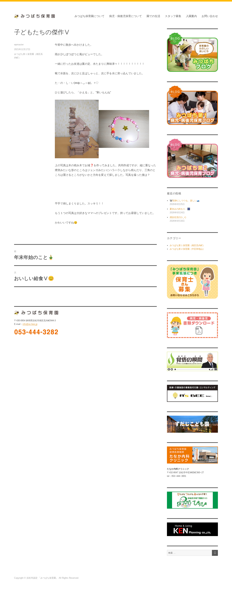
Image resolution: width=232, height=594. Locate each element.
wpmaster (19, 44)
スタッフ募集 (173, 16)
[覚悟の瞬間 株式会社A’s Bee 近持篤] (192, 361)
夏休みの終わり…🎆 (180, 209)
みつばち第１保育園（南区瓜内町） (187, 245)
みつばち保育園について (89, 16)
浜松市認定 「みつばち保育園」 (42, 578)
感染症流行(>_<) (178, 217)
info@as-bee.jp (30, 324)
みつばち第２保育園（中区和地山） (187, 249)
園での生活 (153, 16)
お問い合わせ (210, 16)
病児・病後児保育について (125, 16)
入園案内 (191, 16)
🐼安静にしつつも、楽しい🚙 (184, 200)
